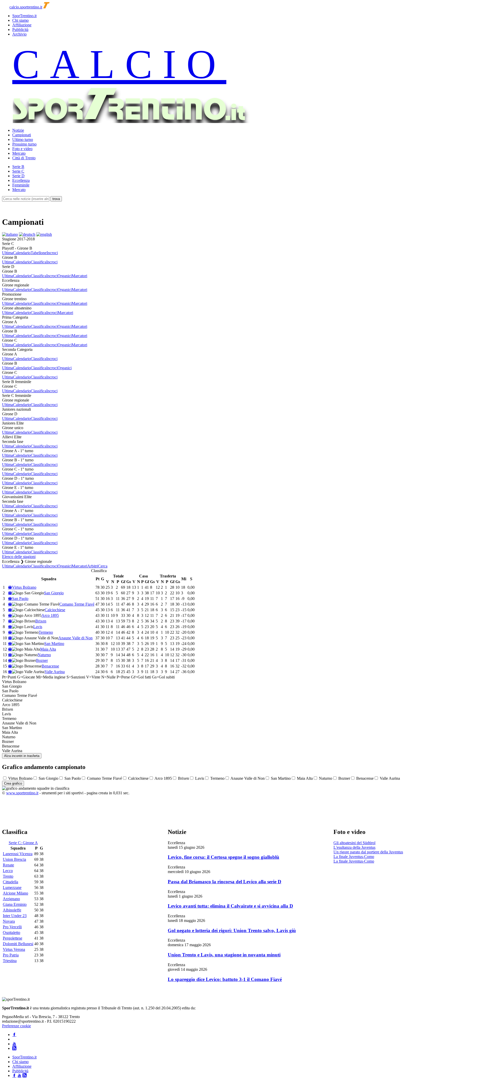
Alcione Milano (15, 893)
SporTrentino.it (24, 16)
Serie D (18, 176)
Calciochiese (55, 610)
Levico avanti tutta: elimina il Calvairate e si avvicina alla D (230, 906)
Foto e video (22, 149)
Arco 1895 (50, 615)
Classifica (38, 262)
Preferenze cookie (16, 1026)
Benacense (50, 666)
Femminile (20, 185)
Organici (65, 276)
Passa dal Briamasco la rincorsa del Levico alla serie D (224, 881)
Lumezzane (12, 887)
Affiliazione (21, 25)
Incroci (52, 253)
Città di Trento (24, 158)
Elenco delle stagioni (19, 556)
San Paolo (20, 598)
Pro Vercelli (12, 927)
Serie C (18, 171)
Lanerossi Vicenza (17, 854)
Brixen (40, 621)
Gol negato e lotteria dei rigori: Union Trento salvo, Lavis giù (232, 930)
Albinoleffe (12, 910)
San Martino (54, 643)
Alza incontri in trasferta (21, 756)
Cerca (102, 566)
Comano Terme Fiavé (76, 604)
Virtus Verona (14, 949)
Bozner (42, 660)
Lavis (37, 626)
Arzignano (11, 899)
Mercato (19, 153)
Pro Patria (11, 955)
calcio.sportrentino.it (25, 7)
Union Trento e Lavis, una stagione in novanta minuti (224, 954)
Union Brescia (14, 859)
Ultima (7, 253)
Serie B (18, 166)
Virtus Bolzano (24, 587)
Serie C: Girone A (23, 843)
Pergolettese (12, 938)
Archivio (19, 34)
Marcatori (79, 276)
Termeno (46, 632)
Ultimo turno (22, 139)
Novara (9, 921)
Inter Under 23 (15, 915)
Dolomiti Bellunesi (18, 944)
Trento (8, 876)
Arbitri (92, 566)
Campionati (21, 135)
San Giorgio (54, 593)
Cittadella (10, 882)
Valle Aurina (54, 672)
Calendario (22, 253)
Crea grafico (13, 783)
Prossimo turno (24, 144)
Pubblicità (20, 29)
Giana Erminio (15, 904)
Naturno (44, 655)
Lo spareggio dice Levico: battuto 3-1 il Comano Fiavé (225, 979)
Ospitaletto (11, 932)
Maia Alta (48, 649)
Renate (8, 865)
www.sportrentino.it (22, 793)
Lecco (8, 870)
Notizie (18, 130)
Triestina (10, 960)
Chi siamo (20, 20)
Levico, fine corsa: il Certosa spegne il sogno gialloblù (223, 857)
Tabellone (39, 253)
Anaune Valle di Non (75, 638)
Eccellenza (21, 180)
